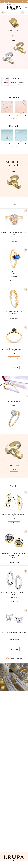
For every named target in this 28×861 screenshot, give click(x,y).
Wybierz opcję (14, 241)
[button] (11, 118)
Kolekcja (14, 465)
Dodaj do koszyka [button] (14, 523)
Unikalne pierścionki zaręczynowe (14, 401)
